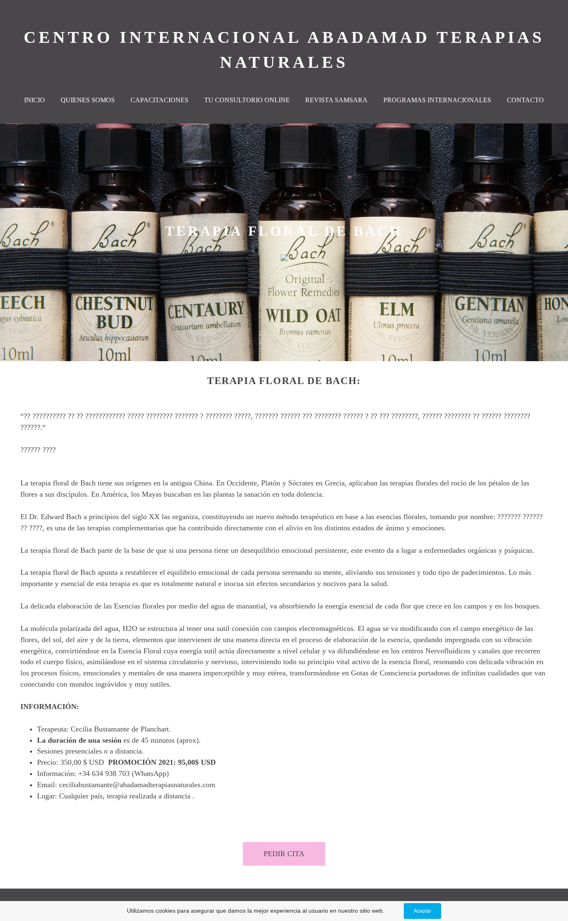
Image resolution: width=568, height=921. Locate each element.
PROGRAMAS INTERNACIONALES (437, 99)
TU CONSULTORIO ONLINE (247, 99)
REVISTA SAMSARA (336, 99)
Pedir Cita (284, 854)
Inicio (34, 99)
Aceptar (422, 911)
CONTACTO (525, 99)
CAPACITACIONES (159, 99)
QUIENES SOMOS (88, 99)
